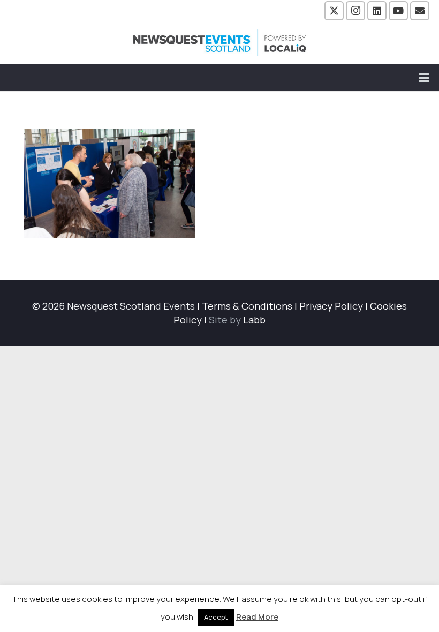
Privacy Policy (331, 305)
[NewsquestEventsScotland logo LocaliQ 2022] (219, 42)
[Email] (419, 10)
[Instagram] (355, 10)
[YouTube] (398, 10)
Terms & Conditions (247, 305)
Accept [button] (216, 617)
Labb (254, 319)
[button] (424, 77)
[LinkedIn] (377, 10)
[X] (334, 10)
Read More (257, 616)
